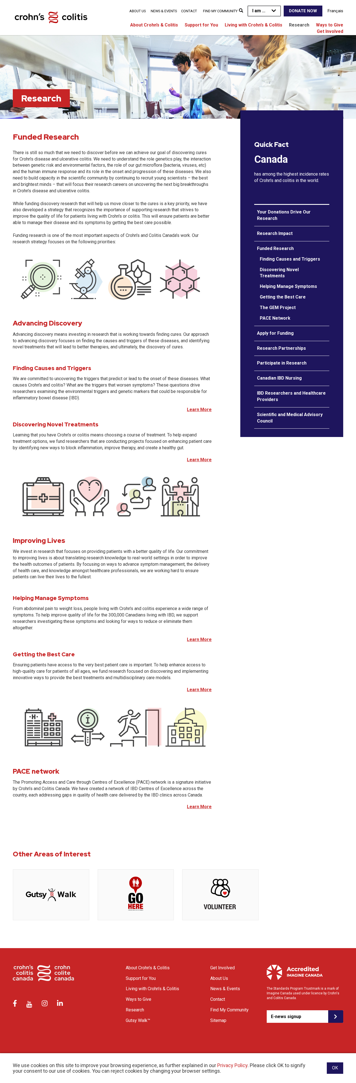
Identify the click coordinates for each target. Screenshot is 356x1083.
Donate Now (303, 10)
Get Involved (330, 31)
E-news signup (286, 1016)
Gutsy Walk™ (138, 1020)
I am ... (258, 10)
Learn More (199, 409)
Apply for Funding (275, 333)
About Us (137, 11)
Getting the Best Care (283, 297)
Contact (189, 11)
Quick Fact (271, 144)
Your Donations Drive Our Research (284, 215)
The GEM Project (278, 307)
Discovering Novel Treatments (279, 273)
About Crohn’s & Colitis (154, 25)
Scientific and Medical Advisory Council (290, 418)
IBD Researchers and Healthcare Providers (291, 396)
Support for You (201, 25)
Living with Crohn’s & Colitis (253, 25)
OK (335, 1067)
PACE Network (275, 318)
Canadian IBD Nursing (279, 378)
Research (299, 25)
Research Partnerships (281, 348)
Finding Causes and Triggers (290, 259)
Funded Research (275, 248)
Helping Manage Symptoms (288, 286)
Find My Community (220, 11)
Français (335, 10)
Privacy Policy (232, 1065)
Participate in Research (281, 363)
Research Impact (275, 233)
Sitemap (218, 1020)
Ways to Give (329, 25)
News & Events (164, 11)
